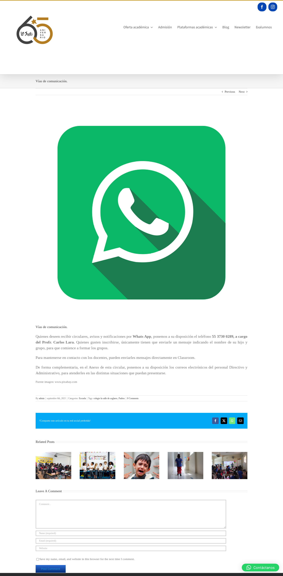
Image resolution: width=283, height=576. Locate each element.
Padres (122, 398)
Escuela (82, 398)
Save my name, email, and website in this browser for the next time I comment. (87, 559)
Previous (230, 91)
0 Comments (133, 398)
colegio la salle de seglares (105, 398)
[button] (260, 567)
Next (241, 91)
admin (41, 398)
